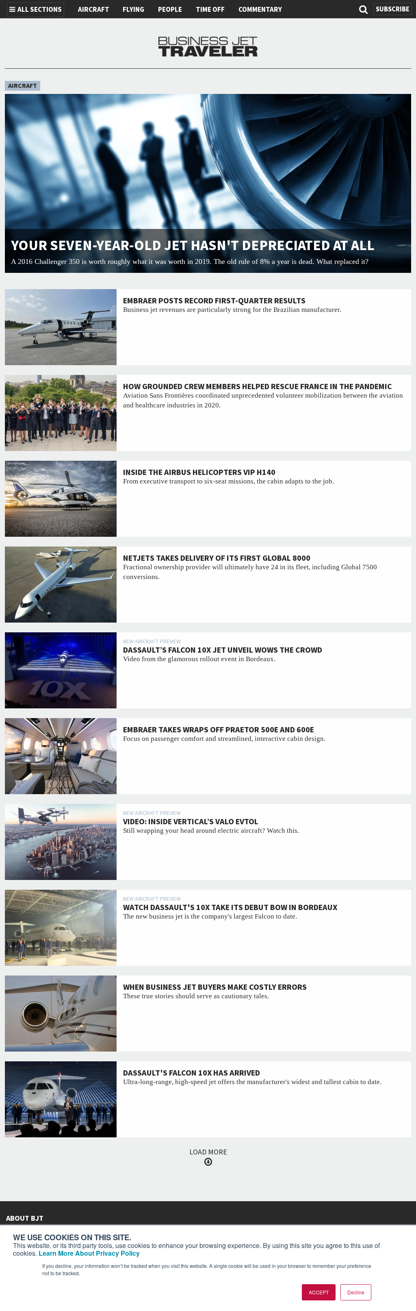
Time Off (210, 10)
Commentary (260, 10)
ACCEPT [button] (319, 1292)
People (170, 10)
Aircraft (93, 10)
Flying (133, 10)
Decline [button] (355, 1292)
